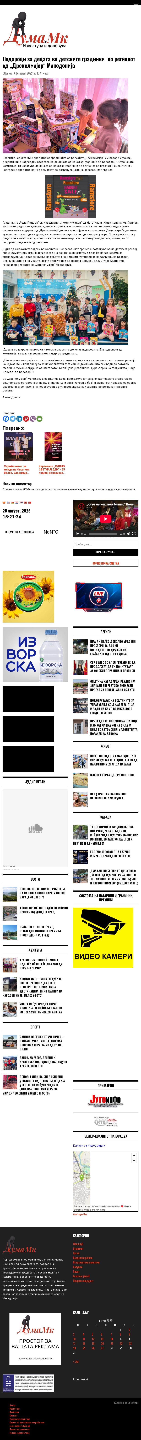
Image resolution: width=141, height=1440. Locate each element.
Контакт (13, 1415)
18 (84, 1343)
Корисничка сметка (106, 563)
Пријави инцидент (83, 1281)
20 (102, 1343)
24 (74, 1348)
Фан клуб (78, 1244)
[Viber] (33, 419)
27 (102, 1348)
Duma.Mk (6, 869)
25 (84, 1348)
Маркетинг (14, 1408)
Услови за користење (19, 1432)
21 (112, 1343)
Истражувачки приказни (86, 1262)
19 (93, 1343)
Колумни (77, 1267)
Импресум (14, 1412)
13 (102, 1339)
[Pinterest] (26, 419)
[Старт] (77, 534)
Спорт (76, 1271)
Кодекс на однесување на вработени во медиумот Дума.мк (26, 1424)
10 (74, 1339)
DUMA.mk (15, 869)
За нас (12, 1405)
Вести (76, 1253)
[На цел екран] (134, 534)
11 (84, 1339)
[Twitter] (13, 419)
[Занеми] (128, 534)
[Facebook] (6, 419)
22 (121, 1343)
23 (130, 1343)
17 (74, 1343)
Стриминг (78, 1249)
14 (112, 1339)
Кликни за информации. (89, 1145)
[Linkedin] (19, 419)
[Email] (39, 419)
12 (93, 1339)
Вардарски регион (83, 1258)
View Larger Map (80, 1214)
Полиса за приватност (20, 1429)
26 (93, 1348)
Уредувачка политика (19, 1419)
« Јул (76, 1361)
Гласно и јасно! (81, 1276)
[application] (105, 518)
